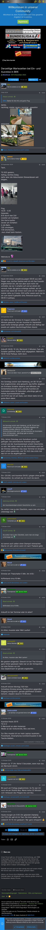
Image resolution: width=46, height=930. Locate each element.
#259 (43, 597)
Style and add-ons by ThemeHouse (14, 911)
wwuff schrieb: (8, 531)
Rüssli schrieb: (8, 601)
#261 (43, 649)
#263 (43, 718)
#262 (43, 684)
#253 (43, 379)
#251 (43, 317)
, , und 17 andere (16, 150)
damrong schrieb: (9, 501)
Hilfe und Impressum (35, 893)
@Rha (5, 101)
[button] (3, 1)
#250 (43, 276)
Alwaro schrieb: (8, 96)
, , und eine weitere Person (20, 458)
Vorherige (14, 80)
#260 (43, 627)
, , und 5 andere (15, 402)
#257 (43, 527)
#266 (43, 812)
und (12, 331)
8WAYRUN (30, 915)
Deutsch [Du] (19, 890)
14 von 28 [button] (23, 80)
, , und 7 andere (18, 824)
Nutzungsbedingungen (9, 893)
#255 (43, 472)
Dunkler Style (6, 890)
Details (4, 909)
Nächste (32, 80)
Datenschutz (22, 893)
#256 (43, 497)
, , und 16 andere (20, 261)
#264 (43, 760)
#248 (43, 93)
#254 (43, 417)
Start (3, 896)
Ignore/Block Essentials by (22, 903)
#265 (43, 785)
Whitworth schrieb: (9, 421)
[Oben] (7, 896)
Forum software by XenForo (20, 902)
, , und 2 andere (14, 482)
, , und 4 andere (16, 746)
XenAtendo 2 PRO (7, 915)
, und (15, 550)
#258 (43, 571)
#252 (43, 346)
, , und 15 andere (15, 302)
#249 (43, 164)
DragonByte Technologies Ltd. (29, 907)
